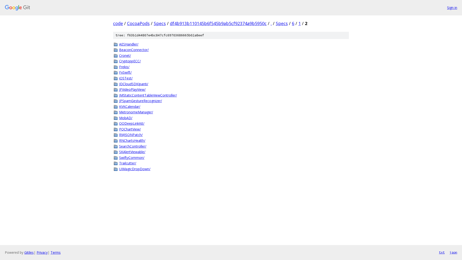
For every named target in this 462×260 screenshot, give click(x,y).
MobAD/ (125, 118)
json (453, 252)
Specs (160, 23)
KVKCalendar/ (129, 106)
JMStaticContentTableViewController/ (148, 95)
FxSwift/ (125, 72)
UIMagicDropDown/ (134, 169)
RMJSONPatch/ (131, 134)
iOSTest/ (126, 78)
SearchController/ (132, 146)
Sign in (452, 7)
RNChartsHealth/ (132, 140)
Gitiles (29, 252)
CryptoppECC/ (130, 61)
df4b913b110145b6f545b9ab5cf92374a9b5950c (218, 23)
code (118, 23)
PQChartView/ (130, 129)
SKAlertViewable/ (132, 152)
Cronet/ (125, 55)
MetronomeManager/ (136, 112)
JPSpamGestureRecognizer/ (140, 100)
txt (442, 252)
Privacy (42, 252)
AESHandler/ (128, 44)
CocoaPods (138, 23)
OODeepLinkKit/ (131, 123)
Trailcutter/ (127, 163)
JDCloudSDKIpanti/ (133, 84)
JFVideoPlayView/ (132, 89)
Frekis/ (124, 67)
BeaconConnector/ (134, 49)
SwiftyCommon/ (131, 157)
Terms (56, 252)
